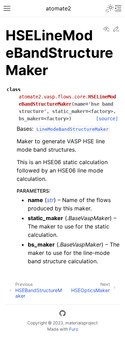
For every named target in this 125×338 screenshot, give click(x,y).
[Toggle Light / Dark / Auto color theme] (110, 8)
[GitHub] (62, 314)
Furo (73, 329)
